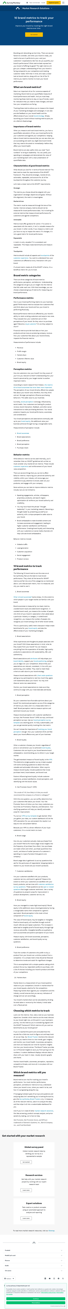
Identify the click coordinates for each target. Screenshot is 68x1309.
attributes (33, 658)
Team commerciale (34, 2)
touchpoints (45, 255)
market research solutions (44, 1111)
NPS (50, 759)
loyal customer (31, 324)
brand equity (25, 421)
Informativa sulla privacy (48, 1292)
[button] (34, 1250)
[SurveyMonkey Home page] (12, 3)
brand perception (27, 402)
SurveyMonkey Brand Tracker (30, 1099)
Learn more (26, 1190)
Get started (34, 34)
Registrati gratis (54, 3)
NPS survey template (29, 816)
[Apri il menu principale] (63, 2)
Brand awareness (23, 433)
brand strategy (39, 116)
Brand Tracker (33, 1037)
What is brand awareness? (23, 597)
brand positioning (40, 661)
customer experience (21, 258)
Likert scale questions (44, 675)
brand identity (18, 661)
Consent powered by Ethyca (56, 1306)
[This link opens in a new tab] (45, 1278)
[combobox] (9, 1278)
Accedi (43, 2)
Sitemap (51, 1231)
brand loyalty (45, 748)
